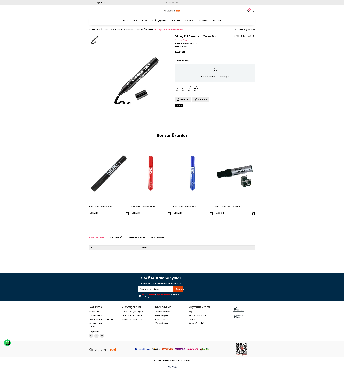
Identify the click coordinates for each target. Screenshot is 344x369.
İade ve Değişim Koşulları (133, 312)
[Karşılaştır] (183, 88)
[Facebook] (91, 336)
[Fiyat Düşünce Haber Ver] (189, 88)
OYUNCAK (189, 20)
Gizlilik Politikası (95, 315)
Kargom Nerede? (196, 323)
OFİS (135, 20)
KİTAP (144, 20)
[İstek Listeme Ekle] (177, 88)
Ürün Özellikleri (96, 237)
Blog (191, 312)
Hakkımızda (94, 312)
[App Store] (238, 309)
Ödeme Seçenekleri (136, 237)
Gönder (179, 289)
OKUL (125, 20)
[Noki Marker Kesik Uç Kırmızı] (151, 173)
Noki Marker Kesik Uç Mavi (184, 206)
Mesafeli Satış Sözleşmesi (133, 319)
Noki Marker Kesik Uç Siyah (100, 206)
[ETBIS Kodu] (241, 349)
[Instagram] (96, 336)
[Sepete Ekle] (128, 214)
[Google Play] (238, 316)
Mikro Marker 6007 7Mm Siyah (228, 206)
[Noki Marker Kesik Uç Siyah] (109, 173)
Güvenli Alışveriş (162, 315)
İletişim (92, 327)
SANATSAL (203, 20)
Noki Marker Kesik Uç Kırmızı (143, 206)
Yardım (192, 319)
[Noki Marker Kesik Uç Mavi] (193, 173)
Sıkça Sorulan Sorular (198, 315)
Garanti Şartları (161, 323)
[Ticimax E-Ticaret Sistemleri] (172, 367)
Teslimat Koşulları (163, 312)
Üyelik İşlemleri (161, 319)
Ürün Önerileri (157, 237)
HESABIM (217, 20)
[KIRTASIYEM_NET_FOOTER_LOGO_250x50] (103, 350)
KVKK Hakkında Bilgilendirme (101, 319)
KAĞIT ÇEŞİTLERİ (159, 20)
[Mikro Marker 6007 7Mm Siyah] (235, 173)
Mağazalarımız (95, 323)
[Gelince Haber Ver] (195, 88)
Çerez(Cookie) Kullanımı (133, 315)
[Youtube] (102, 336)
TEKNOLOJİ (175, 20)
